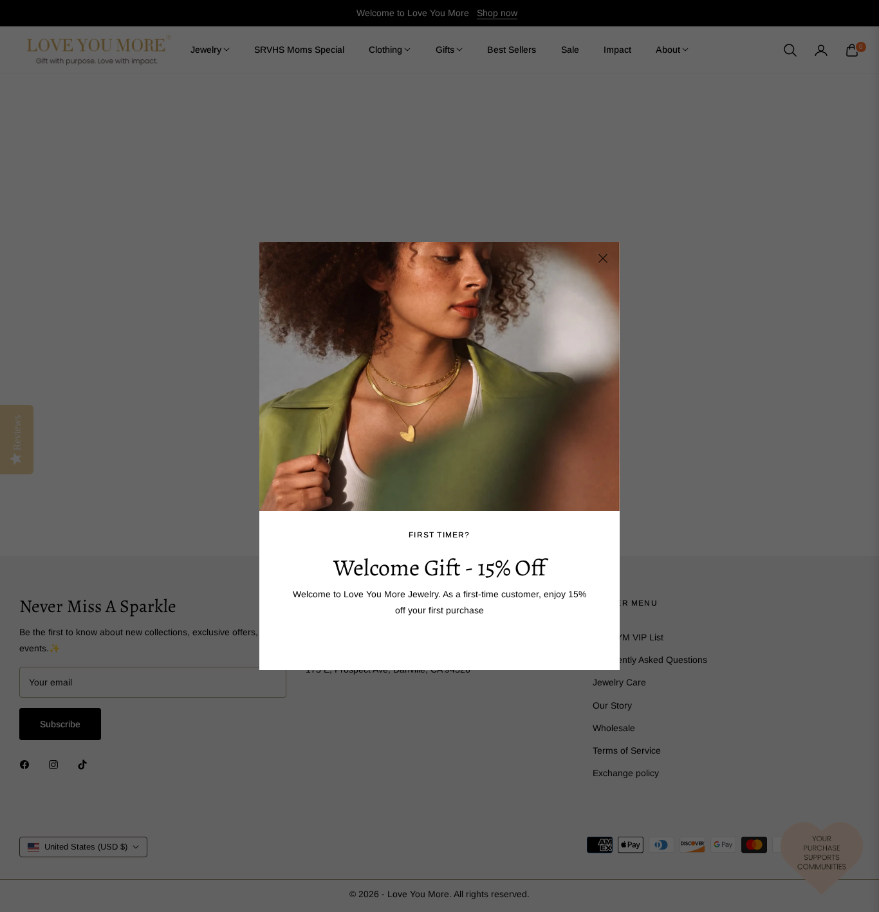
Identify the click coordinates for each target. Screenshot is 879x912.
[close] (603, 258)
